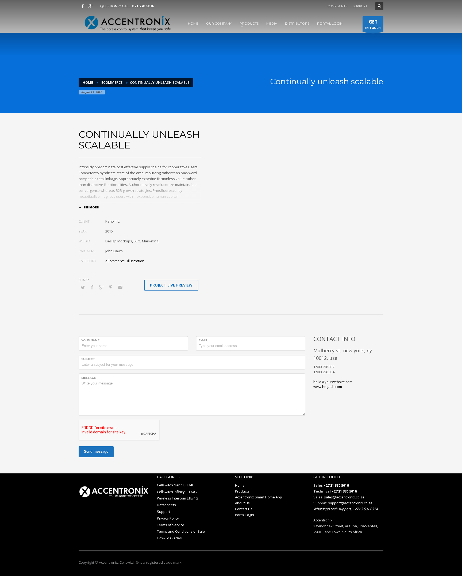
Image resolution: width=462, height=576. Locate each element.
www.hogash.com (327, 386)
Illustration (135, 260)
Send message (96, 451)
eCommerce (115, 260)
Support (163, 511)
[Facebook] (83, 6)
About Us (242, 503)
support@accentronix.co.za (350, 503)
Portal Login (244, 514)
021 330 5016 (143, 6)
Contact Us (243, 508)
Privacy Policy (168, 518)
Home (240, 485)
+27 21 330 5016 (336, 485)
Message (88, 378)
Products (242, 491)
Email (203, 340)
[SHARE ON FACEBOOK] (92, 287)
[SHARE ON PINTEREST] (111, 287)
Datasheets (166, 504)
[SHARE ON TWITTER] (83, 287)
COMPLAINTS (337, 6)
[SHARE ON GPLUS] (101, 287)
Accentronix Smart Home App (258, 497)
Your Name (90, 340)
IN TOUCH (373, 24)
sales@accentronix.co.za (344, 497)
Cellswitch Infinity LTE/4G (177, 491)
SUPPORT (360, 6)
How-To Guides (169, 538)
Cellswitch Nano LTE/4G (176, 485)
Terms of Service (170, 524)
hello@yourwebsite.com (332, 381)
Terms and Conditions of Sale (181, 531)
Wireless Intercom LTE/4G (177, 498)
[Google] (91, 6)
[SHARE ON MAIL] (120, 287)
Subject (88, 359)
